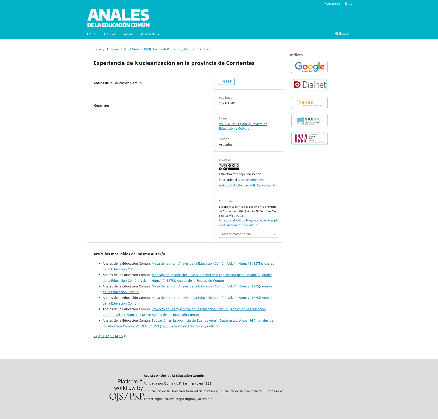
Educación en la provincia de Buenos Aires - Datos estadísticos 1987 (204, 320)
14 (116, 336)
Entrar (349, 3)
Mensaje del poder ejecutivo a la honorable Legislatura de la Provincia (206, 275)
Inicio (97, 49)
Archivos (110, 34)
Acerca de (149, 34)
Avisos (128, 34)
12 (107, 336)
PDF (228, 81)
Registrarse (332, 3)
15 (121, 336)
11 (102, 336)
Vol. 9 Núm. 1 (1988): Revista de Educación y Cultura (159, 49)
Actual (91, 34)
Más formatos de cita (236, 234)
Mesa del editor (164, 263)
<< (95, 336)
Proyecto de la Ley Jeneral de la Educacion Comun (190, 309)
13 (112, 336)
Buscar (344, 33)
